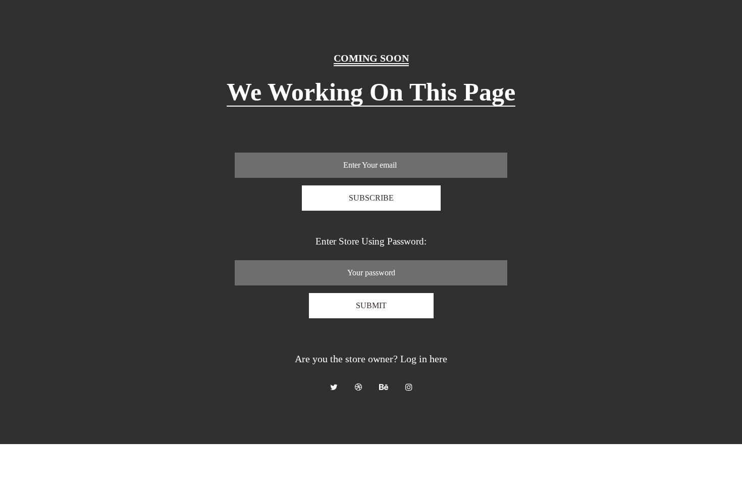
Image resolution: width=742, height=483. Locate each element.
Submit (371, 305)
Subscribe (371, 198)
